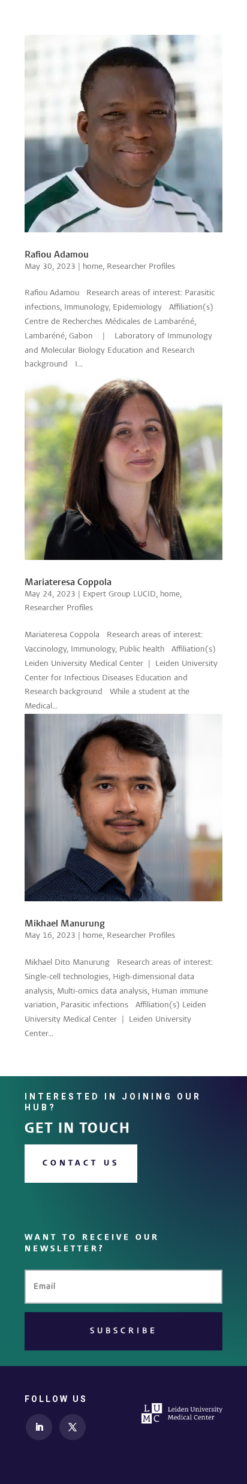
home (93, 266)
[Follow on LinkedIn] (39, 1427)
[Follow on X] (72, 1427)
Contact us (81, 1163)
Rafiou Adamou (57, 255)
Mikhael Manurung (65, 924)
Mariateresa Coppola (68, 582)
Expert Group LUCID (119, 594)
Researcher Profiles (141, 266)
